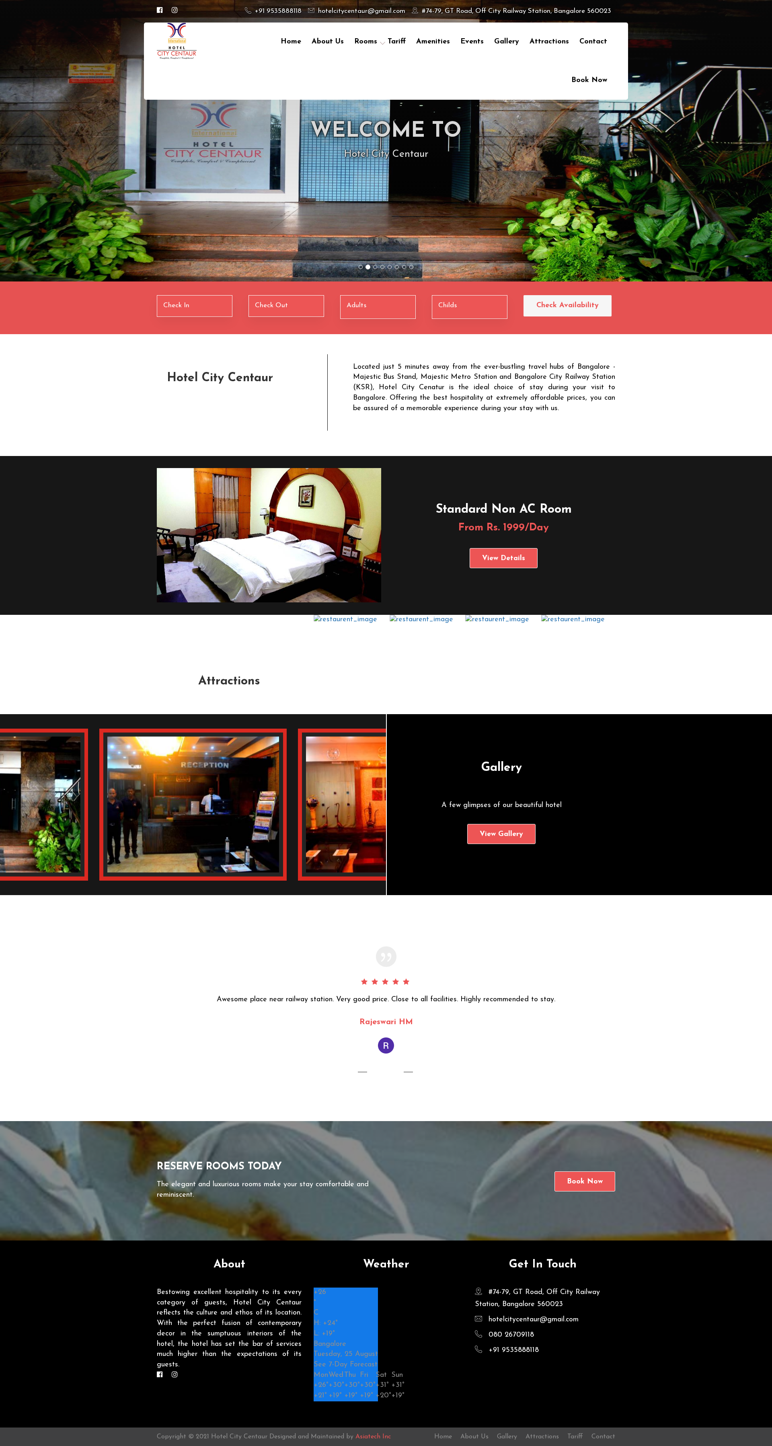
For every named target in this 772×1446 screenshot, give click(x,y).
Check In (176, 305)
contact (593, 41)
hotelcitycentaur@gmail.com (360, 11)
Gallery (506, 41)
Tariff (575, 1437)
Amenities (433, 41)
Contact (603, 1437)
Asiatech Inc (373, 1437)
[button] (58, 140)
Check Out (271, 305)
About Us (328, 41)
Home (291, 41)
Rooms (365, 41)
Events (472, 41)
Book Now (589, 80)
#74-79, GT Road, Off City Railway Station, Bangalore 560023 (515, 11)
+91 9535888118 (277, 11)
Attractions (549, 41)
